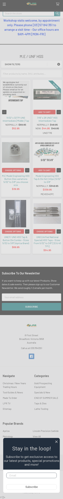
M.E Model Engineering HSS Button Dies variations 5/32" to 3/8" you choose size (16, 180)
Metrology (8, 436)
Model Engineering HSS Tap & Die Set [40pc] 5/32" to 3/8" (47, 178)
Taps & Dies (40, 403)
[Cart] (58, 4)
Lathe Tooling (41, 408)
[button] (58, 64)
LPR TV (6, 403)
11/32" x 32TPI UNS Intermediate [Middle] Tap (16, 119)
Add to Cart (44, 112)
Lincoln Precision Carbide (46, 430)
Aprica (6, 430)
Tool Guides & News (13, 392)
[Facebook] (31, 356)
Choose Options (13, 170)
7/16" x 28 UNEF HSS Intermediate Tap (47, 119)
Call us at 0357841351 (31, 348)
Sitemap (7, 408)
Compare (4, 112)
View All (37, 436)
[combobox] (31, 13)
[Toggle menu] (4, 4)
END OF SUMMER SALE (46, 397)
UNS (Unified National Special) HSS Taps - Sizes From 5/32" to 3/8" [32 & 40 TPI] (47, 242)
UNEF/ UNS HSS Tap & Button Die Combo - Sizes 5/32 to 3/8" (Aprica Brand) (15, 240)
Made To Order (10, 397)
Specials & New (42, 392)
